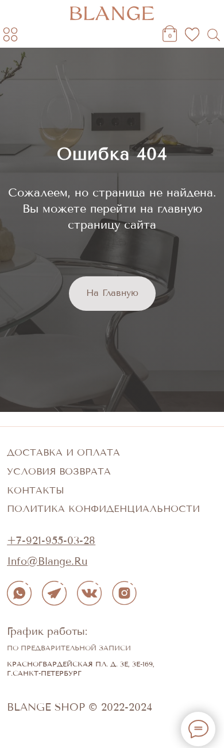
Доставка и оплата (63, 663)
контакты (35, 700)
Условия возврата (59, 681)
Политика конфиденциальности (103, 719)
